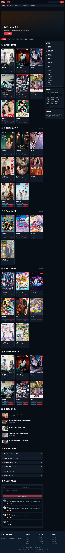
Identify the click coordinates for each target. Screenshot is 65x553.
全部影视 (4, 39)
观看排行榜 (54, 543)
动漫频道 (39, 551)
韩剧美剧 (41, 541)
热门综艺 (27, 541)
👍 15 (8, 524)
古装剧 (56, 95)
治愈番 (52, 103)
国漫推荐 (48, 99)
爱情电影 (56, 92)
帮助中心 (43, 551)
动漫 (30, 2)
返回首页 (21, 551)
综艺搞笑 (57, 99)
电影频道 (25, 551)
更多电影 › (41, 45)
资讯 (38, 2)
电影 (18, 2)
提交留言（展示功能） (22, 496)
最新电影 (27, 537)
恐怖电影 (56, 101)
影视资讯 (31, 39)
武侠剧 (47, 106)
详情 (5, 71)
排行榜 (34, 2)
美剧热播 (52, 97)
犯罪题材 (48, 103)
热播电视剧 (28, 539)
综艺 (26, 2)
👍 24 (8, 503)
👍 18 (8, 510)
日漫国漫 (41, 543)
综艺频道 (35, 551)
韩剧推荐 (48, 97)
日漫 (57, 97)
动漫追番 (27, 543)
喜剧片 (52, 92)
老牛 (6, 2)
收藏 (11, 71)
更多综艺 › (41, 211)
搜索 (62, 2)
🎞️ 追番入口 (8, 33)
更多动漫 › (41, 268)
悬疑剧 (52, 95)
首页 (14, 2)
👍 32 (8, 517)
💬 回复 (11, 503)
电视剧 (22, 2)
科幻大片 (48, 95)
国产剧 (60, 95)
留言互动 (54, 539)
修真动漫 (56, 103)
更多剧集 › (41, 128)
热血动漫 (52, 99)
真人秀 (47, 101)
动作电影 (48, 92)
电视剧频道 (30, 551)
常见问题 (43, 2)
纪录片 (52, 101)
